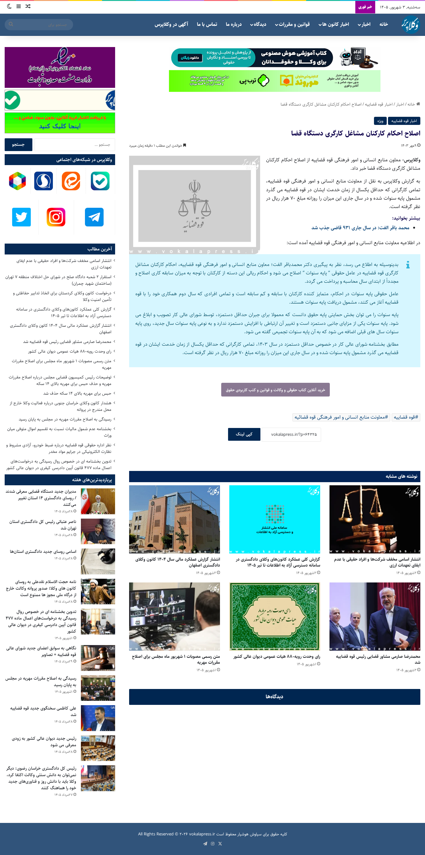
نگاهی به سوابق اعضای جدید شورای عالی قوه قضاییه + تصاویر (41, 651)
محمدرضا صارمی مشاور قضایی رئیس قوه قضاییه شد (378, 659)
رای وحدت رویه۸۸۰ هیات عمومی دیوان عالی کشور (276, 656)
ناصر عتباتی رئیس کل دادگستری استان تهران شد (42, 525)
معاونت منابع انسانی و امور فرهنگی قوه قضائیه (340, 417)
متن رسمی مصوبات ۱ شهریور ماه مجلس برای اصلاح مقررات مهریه (176, 659)
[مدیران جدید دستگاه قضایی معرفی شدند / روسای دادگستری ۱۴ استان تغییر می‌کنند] (98, 501)
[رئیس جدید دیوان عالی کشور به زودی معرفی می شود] (98, 748)
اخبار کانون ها (335, 24)
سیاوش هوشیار (249, 834)
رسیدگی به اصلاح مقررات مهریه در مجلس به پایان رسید (65, 419)
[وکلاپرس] (411, 24)
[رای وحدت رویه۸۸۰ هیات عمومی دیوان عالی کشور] (274, 616)
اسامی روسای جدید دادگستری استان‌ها (43, 551)
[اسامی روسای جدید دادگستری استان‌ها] (98, 561)
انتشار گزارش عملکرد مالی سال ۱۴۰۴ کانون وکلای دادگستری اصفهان (177, 562)
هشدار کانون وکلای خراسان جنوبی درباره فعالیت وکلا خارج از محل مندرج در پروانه (60, 406)
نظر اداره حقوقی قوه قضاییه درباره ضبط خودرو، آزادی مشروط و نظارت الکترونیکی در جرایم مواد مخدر (58, 448)
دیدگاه (260, 24)
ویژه (380, 121)
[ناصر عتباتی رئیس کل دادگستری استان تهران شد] (98, 531)
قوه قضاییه (404, 417)
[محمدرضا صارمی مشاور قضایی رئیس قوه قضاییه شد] (374, 616)
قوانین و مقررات (294, 24)
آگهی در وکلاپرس (171, 24)
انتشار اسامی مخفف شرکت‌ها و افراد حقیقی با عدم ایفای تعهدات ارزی (377, 562)
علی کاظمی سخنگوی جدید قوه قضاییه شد (43, 711)
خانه (384, 24)
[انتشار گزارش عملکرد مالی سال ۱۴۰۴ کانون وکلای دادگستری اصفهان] (174, 519)
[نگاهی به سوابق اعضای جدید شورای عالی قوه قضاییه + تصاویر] (98, 658)
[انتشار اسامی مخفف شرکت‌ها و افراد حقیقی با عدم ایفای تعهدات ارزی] (374, 519)
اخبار (366, 24)
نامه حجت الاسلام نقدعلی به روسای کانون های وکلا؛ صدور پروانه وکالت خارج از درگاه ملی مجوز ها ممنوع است (41, 588)
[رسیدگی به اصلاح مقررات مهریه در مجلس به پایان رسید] (98, 688)
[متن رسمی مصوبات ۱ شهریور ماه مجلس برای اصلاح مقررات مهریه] (174, 616)
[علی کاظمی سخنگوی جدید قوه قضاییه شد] (98, 718)
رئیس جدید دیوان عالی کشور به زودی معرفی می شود (44, 741)
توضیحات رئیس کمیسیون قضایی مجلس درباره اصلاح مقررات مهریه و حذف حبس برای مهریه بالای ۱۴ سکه (60, 380)
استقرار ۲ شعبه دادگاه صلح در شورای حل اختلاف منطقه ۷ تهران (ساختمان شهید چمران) (58, 280)
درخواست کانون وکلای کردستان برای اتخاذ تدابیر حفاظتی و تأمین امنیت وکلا (62, 296)
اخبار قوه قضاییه (379, 104)
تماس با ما (207, 24)
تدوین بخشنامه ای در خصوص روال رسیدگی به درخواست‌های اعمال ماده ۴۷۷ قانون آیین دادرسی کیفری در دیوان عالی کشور (58, 464)
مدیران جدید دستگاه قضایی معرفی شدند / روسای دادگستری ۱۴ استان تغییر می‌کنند (41, 498)
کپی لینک (244, 434)
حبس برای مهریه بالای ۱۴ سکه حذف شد (77, 393)
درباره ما (234, 24)
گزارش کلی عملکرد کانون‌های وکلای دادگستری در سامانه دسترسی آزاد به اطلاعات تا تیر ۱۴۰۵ (278, 562)
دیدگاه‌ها (274, 697)
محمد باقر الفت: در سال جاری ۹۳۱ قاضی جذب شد (360, 228)
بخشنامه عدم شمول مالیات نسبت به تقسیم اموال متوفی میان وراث (59, 432)
